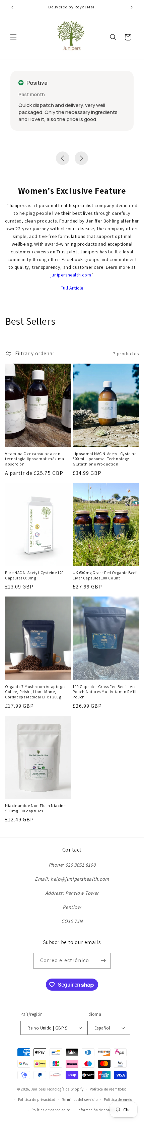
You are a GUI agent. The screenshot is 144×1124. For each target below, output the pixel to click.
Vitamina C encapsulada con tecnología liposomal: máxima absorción (34, 458)
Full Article (72, 288)
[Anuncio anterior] (12, 7)
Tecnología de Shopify (65, 1089)
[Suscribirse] (103, 961)
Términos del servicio (80, 1099)
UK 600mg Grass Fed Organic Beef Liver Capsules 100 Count (105, 575)
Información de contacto (98, 1110)
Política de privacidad (37, 1099)
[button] (13, 37)
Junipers (38, 1089)
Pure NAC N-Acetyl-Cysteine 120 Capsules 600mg (34, 575)
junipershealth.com (71, 274)
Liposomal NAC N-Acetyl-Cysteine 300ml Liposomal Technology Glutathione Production (105, 458)
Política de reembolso (108, 1089)
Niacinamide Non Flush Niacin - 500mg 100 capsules (35, 808)
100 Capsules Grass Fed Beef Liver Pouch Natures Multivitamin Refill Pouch (105, 691)
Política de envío (118, 1099)
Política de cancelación (51, 1110)
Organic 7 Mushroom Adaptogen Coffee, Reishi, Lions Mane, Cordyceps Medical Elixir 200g (36, 691)
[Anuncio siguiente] (131, 7)
